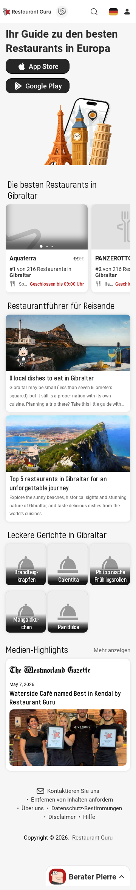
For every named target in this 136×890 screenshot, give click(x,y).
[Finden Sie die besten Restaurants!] (27, 11)
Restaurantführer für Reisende (61, 305)
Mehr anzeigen (112, 650)
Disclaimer (62, 817)
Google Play (43, 86)
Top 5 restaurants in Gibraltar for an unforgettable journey (58, 483)
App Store (44, 66)
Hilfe (89, 817)
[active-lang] (113, 12)
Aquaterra (22, 258)
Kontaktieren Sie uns (73, 791)
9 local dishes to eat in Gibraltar (51, 378)
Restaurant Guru (92, 837)
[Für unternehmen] (62, 11)
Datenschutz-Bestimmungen (86, 808)
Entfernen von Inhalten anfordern (72, 799)
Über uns (33, 808)
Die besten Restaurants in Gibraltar (52, 190)
